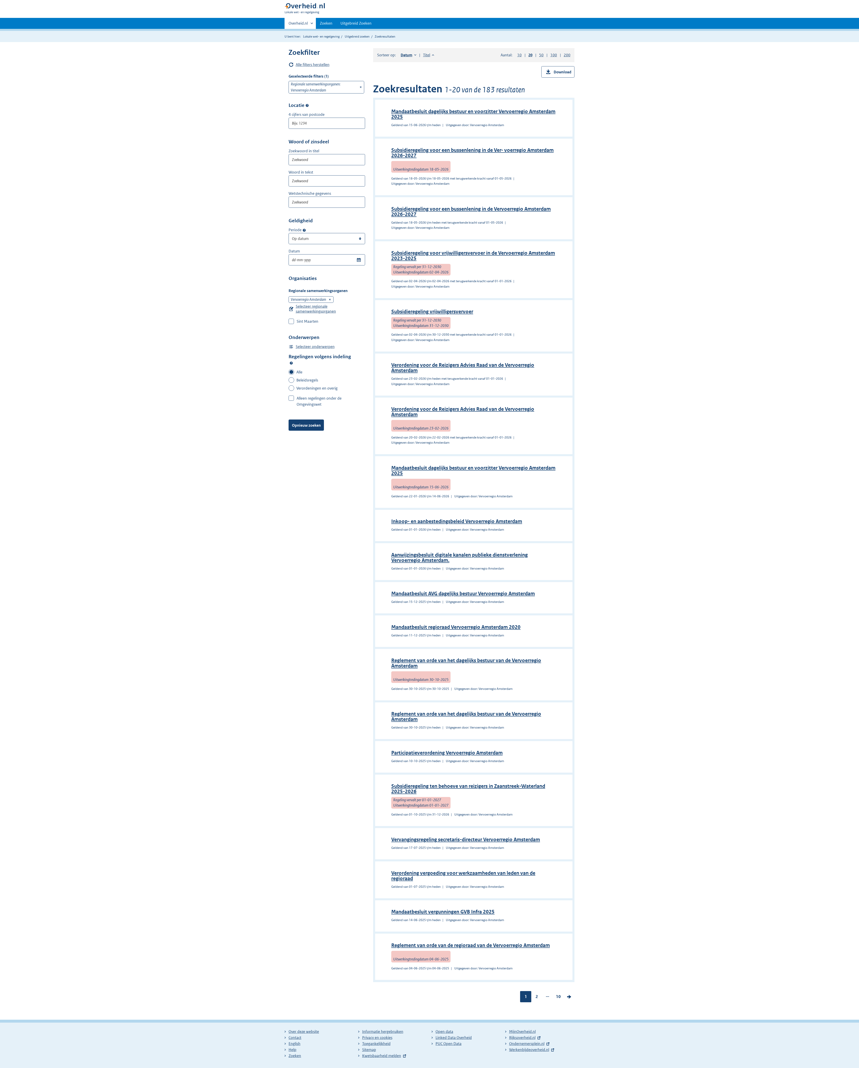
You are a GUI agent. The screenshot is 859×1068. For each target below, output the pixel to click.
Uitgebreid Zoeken (356, 23)
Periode (295, 230)
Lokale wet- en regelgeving (321, 36)
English (294, 1043)
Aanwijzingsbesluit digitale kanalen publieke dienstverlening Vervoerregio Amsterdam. (459, 557)
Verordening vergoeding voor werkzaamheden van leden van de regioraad (463, 876)
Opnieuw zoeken (306, 425)
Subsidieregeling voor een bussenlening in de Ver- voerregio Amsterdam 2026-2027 (472, 153)
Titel (428, 55)
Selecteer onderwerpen (315, 346)
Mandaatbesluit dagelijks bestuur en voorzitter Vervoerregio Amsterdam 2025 (473, 114)
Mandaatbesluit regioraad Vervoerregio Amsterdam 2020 (456, 627)
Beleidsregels (307, 380)
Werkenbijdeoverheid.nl (529, 1049)
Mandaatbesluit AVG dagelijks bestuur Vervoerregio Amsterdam (463, 594)
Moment (304, 230)
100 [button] (553, 55)
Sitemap (369, 1049)
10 (558, 997)
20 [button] (530, 55)
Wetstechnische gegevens (310, 193)
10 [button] (519, 55)
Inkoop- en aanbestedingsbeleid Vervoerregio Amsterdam (456, 521)
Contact (295, 1037)
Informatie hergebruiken (382, 1031)
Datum (294, 251)
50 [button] (541, 55)
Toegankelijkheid (376, 1043)
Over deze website (304, 1031)
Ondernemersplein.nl (526, 1043)
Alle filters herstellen (313, 64)
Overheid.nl (298, 25)
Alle (299, 372)
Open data (444, 1031)
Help (292, 1049)
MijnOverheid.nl (522, 1031)
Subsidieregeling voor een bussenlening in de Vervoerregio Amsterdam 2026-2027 (471, 211)
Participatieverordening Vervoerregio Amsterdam (447, 753)
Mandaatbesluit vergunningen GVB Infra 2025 (443, 912)
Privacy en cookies (377, 1037)
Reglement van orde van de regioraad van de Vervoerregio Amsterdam (470, 945)
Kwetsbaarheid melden (381, 1055)
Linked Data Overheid (454, 1037)
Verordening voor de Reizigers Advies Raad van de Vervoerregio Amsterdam (462, 367)
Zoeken (326, 23)
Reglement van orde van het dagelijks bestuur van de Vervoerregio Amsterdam (466, 663)
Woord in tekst (301, 172)
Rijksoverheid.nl (522, 1037)
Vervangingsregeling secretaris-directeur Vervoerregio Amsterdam (465, 840)
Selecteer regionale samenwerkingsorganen (316, 309)
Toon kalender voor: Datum (359, 260)
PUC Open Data (448, 1043)
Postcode (307, 106)
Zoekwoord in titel (304, 151)
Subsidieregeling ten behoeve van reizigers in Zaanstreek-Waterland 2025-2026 (468, 789)
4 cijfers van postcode (307, 114)
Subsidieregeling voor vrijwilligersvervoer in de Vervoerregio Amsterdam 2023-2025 (473, 255)
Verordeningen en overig (317, 388)
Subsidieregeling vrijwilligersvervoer (432, 312)
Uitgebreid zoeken (357, 36)
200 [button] (567, 55)
